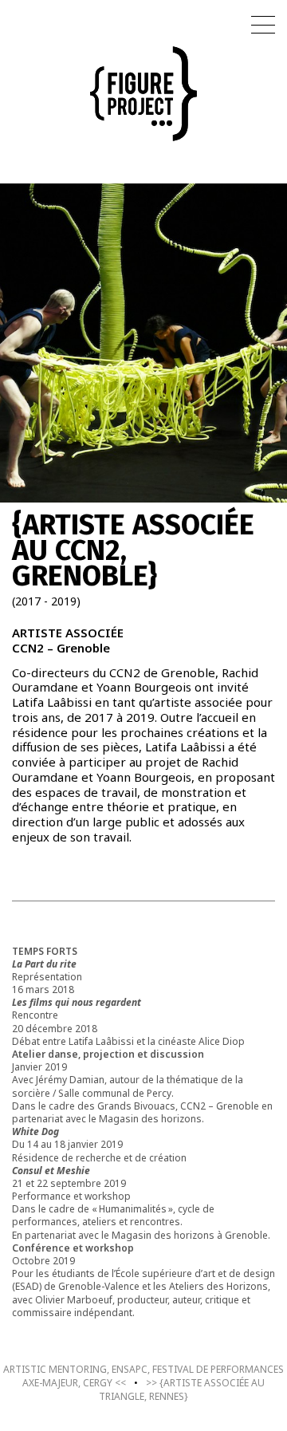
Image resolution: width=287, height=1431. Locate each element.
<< (143, 1376)
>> (182, 1389)
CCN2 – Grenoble (61, 648)
